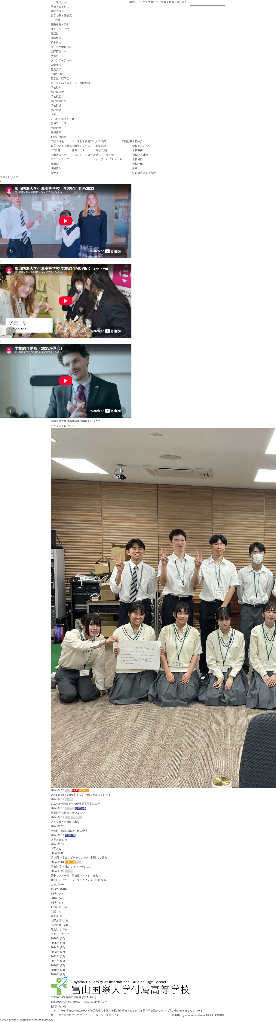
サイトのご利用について (65, 1015)
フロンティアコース (62, 60)
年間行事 (56, 127)
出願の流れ (57, 73)
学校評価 (56, 109)
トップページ (58, 2)
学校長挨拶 (57, 91)
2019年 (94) (58, 969)
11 (98, 880)
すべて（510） (59, 889)
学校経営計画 (58, 100)
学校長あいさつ (141, 145)
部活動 (55, 33)
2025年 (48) (58, 942)
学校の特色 (57, 11)
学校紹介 (56, 87)
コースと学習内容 (61, 46)
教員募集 (169, 2)
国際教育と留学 (60, 24)
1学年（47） (58, 893)
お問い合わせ (182, 2)
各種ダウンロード (192, 1010)
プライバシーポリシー (93, 1015)
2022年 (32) (58, 956)
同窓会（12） (59, 916)
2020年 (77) (58, 965)
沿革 (53, 114)
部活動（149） (59, 929)
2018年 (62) (58, 974)
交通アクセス (156, 2)
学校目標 (56, 105)
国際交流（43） (60, 920)
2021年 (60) (58, 960)
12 (100, 880)
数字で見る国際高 (61, 15)
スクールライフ (60, 29)
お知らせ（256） (61, 907)
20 (103, 880)
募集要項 (56, 69)
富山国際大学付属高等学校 (66, 421)
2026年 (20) (58, 938)
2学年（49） (58, 898)
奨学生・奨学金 (60, 78)
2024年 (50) (58, 947)
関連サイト (112, 1015)
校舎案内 (56, 42)
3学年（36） (58, 902)
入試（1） (57, 911)
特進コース (57, 55)
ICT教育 (55, 20)
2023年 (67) (58, 951)
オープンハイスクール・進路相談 (70, 82)
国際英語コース (60, 51)
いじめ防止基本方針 (62, 118)
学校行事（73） (60, 924)
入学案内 (56, 64)
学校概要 (56, 96)
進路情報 (56, 38)
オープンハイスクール (108, 159)
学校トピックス (138, 2)
